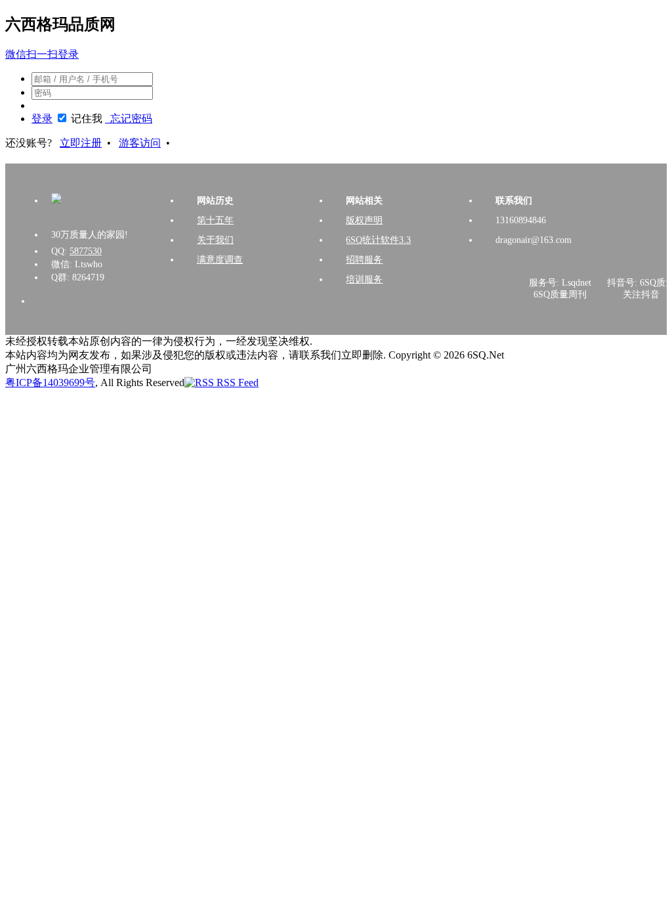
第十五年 (215, 220)
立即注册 (81, 142)
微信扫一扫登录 (42, 54)
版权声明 (364, 220)
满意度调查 (220, 260)
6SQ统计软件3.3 (378, 240)
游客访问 (140, 142)
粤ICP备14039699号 (50, 382)
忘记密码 (128, 118)
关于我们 (215, 240)
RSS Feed (236, 382)
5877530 (86, 251)
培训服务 (364, 279)
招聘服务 (364, 260)
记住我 (86, 118)
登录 (42, 118)
